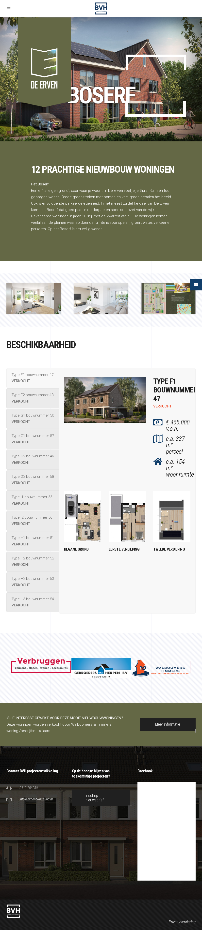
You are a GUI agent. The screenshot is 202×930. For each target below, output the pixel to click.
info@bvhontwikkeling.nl (36, 799)
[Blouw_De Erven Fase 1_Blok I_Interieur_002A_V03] (101, 298)
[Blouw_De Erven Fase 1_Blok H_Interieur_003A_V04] (33, 298)
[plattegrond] (168, 298)
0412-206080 (28, 788)
